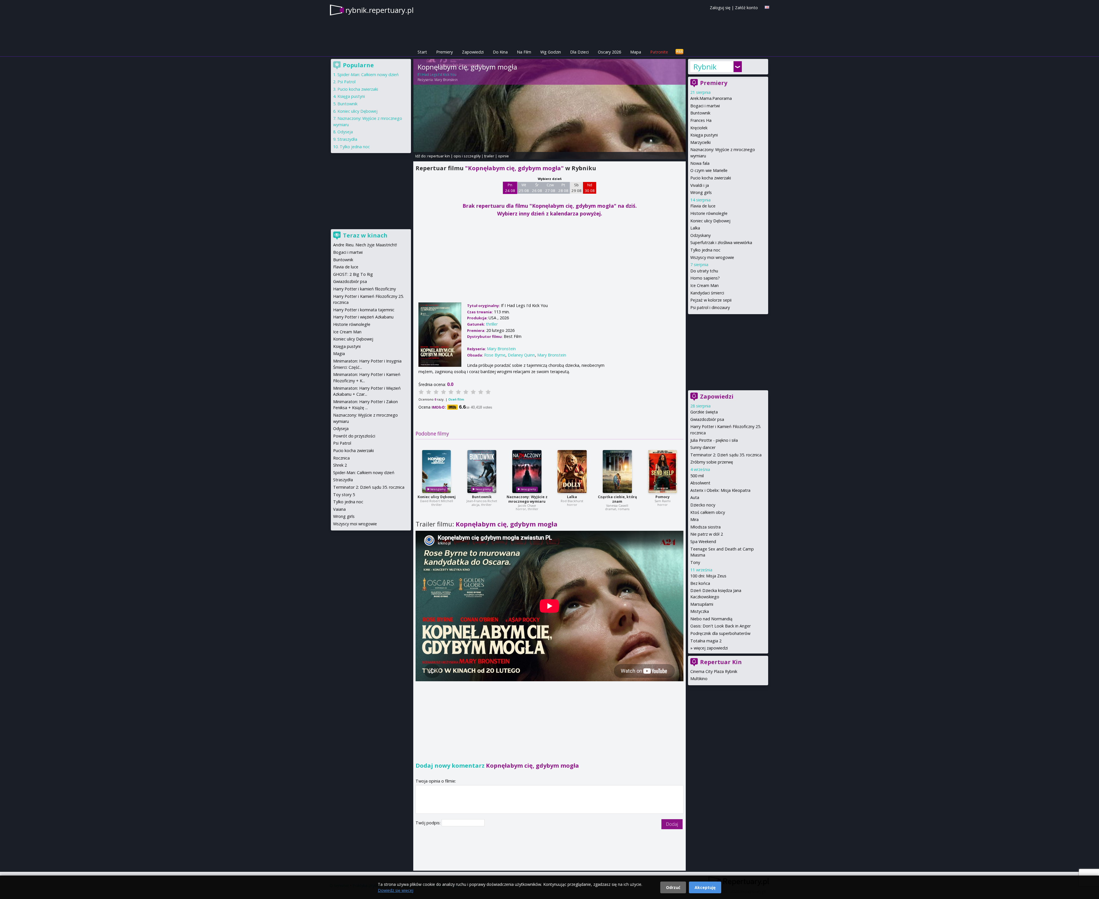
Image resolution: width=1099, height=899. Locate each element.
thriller (492, 324)
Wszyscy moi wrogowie (712, 257)
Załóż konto (746, 7)
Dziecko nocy (702, 505)
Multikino (698, 678)
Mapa (635, 52)
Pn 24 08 (510, 187)
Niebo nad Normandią (711, 618)
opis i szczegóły (467, 156)
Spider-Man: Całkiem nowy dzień (368, 74)
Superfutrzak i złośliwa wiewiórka (721, 242)
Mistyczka (699, 611)
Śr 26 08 (537, 187)
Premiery (444, 52)
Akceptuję (705, 887)
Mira (694, 519)
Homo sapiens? (705, 278)
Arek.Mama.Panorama (711, 98)
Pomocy (662, 496)
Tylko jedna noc (705, 250)
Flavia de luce (702, 206)
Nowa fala (699, 163)
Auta (694, 497)
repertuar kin (438, 156)
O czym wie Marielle (709, 170)
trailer (489, 156)
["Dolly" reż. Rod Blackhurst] (572, 471)
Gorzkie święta (704, 412)
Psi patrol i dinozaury (710, 307)
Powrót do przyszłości (354, 436)
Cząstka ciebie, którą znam (617, 499)
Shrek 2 (340, 465)
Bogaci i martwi (705, 105)
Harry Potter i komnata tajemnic (363, 309)
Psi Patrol (346, 81)
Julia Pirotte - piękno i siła (714, 440)
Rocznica (341, 458)
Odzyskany (700, 235)
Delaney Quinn (521, 355)
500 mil (697, 475)
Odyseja (345, 131)
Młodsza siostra (705, 527)
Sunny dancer (702, 447)
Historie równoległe (709, 213)
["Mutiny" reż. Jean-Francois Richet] (481, 471)
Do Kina (500, 52)
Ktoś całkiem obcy (707, 512)
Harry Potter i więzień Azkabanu (363, 317)
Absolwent (700, 483)
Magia (339, 353)
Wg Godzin (550, 52)
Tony (695, 562)
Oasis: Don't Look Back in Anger (720, 626)
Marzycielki (700, 142)
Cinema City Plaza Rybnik (713, 671)
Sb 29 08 (577, 187)
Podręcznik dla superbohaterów (720, 633)
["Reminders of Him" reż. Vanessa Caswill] (617, 471)
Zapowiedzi (473, 52)
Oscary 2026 (609, 52)
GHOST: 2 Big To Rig (353, 274)
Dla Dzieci (579, 52)
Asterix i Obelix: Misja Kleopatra (720, 490)
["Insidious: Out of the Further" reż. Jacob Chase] (526, 471)
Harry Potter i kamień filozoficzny (364, 289)
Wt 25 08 (524, 187)
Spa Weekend (703, 541)
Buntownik (482, 496)
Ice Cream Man (704, 285)
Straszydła (347, 139)
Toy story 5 (344, 494)
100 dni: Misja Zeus (708, 576)
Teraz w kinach (365, 235)
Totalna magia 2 (706, 640)
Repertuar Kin (721, 662)
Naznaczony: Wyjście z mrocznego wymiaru (527, 499)
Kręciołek (698, 127)
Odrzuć (673, 887)
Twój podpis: (429, 822)
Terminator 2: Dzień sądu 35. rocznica (726, 455)
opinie (503, 156)
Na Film (524, 52)
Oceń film (456, 399)
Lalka (572, 496)
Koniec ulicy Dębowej (437, 496)
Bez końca (700, 583)
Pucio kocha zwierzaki (710, 178)
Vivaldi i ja (699, 185)
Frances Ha (700, 120)
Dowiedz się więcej (395, 890)
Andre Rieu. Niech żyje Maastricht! (365, 244)
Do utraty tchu (704, 271)
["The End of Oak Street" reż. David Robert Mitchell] (436, 471)
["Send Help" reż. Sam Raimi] (662, 471)
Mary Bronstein (446, 79)
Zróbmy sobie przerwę (711, 462)
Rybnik (705, 67)
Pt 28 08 (563, 187)
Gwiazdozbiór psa (707, 419)
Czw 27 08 (550, 187)
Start (422, 52)
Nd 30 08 (590, 187)
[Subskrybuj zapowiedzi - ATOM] (679, 52)
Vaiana (339, 509)
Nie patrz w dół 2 (706, 534)
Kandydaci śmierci (707, 293)
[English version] (767, 7)
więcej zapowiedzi (711, 648)
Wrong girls (701, 192)
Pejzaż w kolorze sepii (711, 300)
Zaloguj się (720, 7)
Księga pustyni (704, 135)
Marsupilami (701, 604)
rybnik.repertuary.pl (379, 10)
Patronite (659, 52)
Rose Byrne (494, 355)
